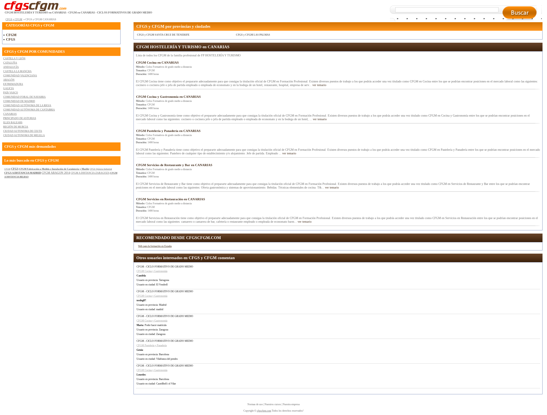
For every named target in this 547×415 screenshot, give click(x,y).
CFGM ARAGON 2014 (56, 172)
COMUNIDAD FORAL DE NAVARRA (24, 96)
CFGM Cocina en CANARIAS (157, 62)
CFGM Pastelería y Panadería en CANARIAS (168, 131)
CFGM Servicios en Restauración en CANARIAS (170, 199)
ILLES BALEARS (12, 122)
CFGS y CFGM (14, 19)
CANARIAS (10, 114)
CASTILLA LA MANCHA (17, 71)
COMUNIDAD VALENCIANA (20, 75)
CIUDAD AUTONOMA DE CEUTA (22, 131)
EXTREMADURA (13, 84)
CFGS (10, 39)
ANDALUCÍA (11, 67)
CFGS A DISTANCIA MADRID (22, 172)
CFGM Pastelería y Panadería (152, 345)
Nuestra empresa (291, 404)
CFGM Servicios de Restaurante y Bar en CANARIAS (174, 165)
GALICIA (8, 88)
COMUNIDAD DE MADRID (19, 101)
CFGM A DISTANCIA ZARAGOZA (90, 172)
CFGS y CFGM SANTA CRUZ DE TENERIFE (163, 34)
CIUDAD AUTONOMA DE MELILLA (24, 135)
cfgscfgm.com (264, 410)
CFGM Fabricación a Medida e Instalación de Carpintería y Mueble (54, 169)
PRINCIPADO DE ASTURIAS (19, 118)
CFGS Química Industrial (101, 169)
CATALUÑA (10, 62)
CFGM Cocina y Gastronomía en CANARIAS (168, 96)
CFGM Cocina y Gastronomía (152, 271)
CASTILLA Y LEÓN (14, 58)
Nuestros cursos (273, 404)
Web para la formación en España (155, 246)
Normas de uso (255, 404)
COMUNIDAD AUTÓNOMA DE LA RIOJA (27, 105)
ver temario (319, 85)
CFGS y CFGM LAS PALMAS (253, 34)
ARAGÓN (9, 79)
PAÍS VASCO (10, 92)
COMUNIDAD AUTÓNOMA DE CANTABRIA (29, 109)
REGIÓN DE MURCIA (15, 126)
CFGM (11, 35)
